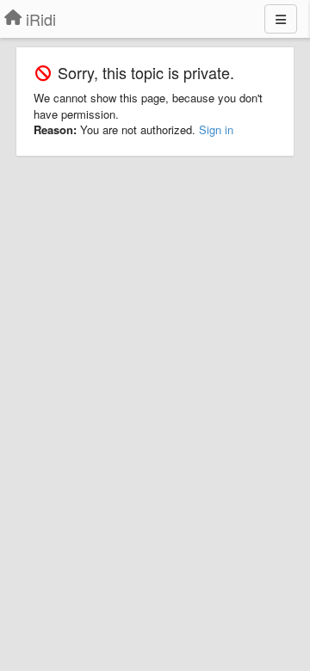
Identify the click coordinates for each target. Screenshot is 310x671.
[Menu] (280, 19)
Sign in (216, 129)
